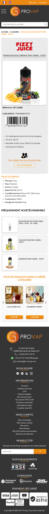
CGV (24, 391)
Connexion (42, 3)
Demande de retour (24, 405)
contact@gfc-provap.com (26, 361)
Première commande (24, 402)
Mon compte (24, 414)
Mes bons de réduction (24, 434)
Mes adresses (24, 428)
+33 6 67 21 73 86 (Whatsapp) (26, 358)
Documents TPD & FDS (24, 400)
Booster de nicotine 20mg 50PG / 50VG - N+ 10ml (31, 222)
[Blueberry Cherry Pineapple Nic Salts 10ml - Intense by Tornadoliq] (35, 295)
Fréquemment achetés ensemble (23, 210)
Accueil (4, 32)
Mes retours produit (24, 423)
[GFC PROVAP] (24, 11)
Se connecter (24, 165)
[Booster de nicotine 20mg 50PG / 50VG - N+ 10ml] (10, 224)
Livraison (24, 386)
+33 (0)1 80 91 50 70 (26, 354)
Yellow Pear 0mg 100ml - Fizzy (30, 241)
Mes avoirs (24, 425)
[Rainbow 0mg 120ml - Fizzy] (10, 262)
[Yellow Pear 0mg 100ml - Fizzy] (10, 243)
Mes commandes (24, 420)
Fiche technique (10, 176)
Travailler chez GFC (24, 408)
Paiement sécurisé (24, 388)
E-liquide (14, 32)
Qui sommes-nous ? (24, 397)
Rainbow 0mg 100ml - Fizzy (31, 259)
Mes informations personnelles (24, 431)
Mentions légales (24, 394)
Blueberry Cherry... (35, 307)
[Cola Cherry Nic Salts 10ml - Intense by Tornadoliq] (14, 295)
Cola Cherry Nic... (14, 307)
